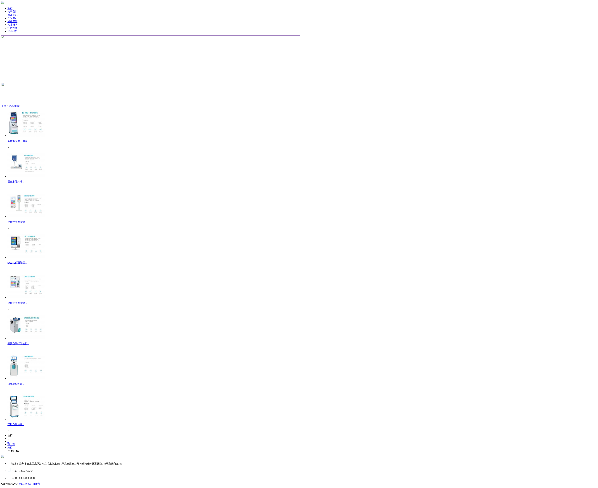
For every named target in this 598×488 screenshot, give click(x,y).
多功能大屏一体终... (18, 141)
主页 (3, 106)
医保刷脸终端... (15, 181)
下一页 (11, 444)
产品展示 (14, 106)
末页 (9, 447)
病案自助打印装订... (18, 343)
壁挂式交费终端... (17, 222)
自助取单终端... (15, 384)
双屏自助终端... (15, 424)
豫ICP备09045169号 (29, 483)
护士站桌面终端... (17, 262)
